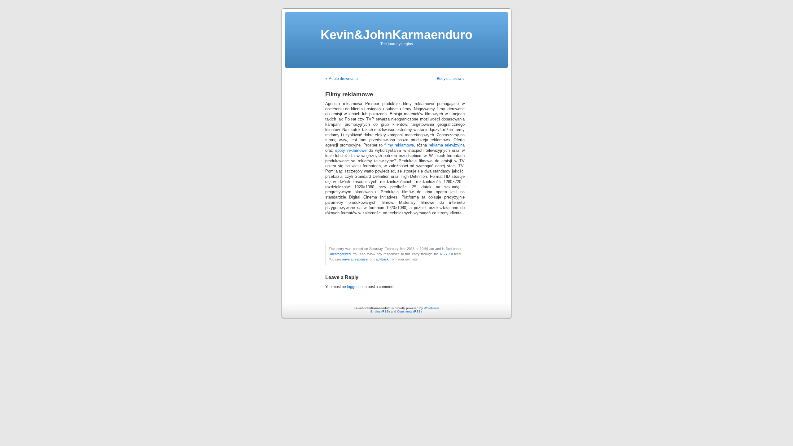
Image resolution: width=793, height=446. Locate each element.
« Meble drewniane (341, 79)
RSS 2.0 (446, 254)
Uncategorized (340, 254)
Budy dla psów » (451, 79)
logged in (355, 287)
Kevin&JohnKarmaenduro (396, 35)
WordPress (431, 308)
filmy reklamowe (399, 145)
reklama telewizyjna (447, 145)
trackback (381, 259)
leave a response (355, 259)
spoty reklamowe (350, 150)
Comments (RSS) (409, 311)
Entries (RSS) (380, 311)
